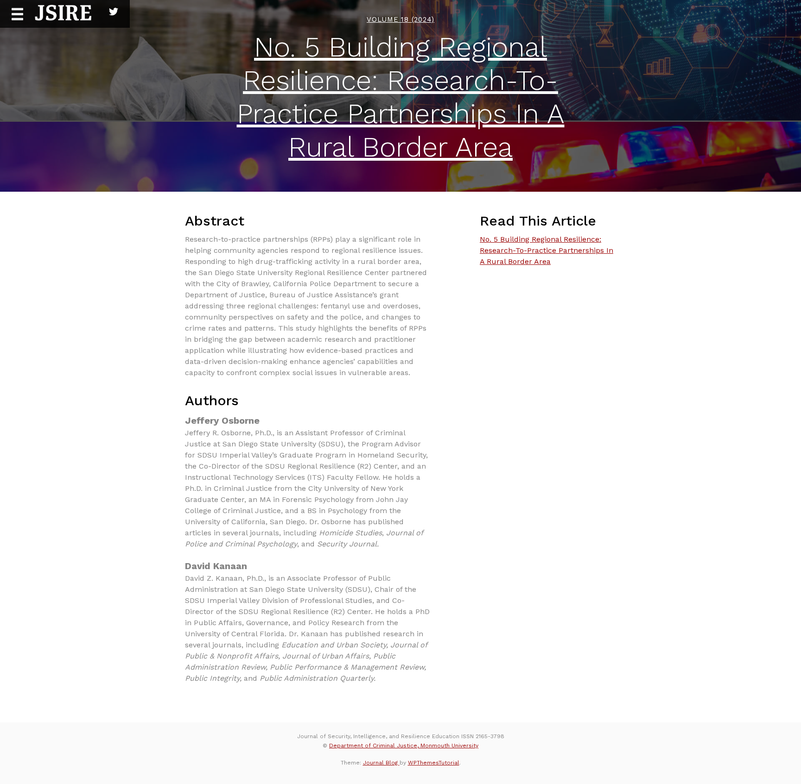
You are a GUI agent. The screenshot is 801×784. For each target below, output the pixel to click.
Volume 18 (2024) (400, 19)
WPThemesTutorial (433, 762)
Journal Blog (381, 762)
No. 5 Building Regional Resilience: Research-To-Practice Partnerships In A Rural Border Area (401, 97)
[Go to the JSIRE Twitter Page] (113, 9)
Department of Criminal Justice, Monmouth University (403, 745)
